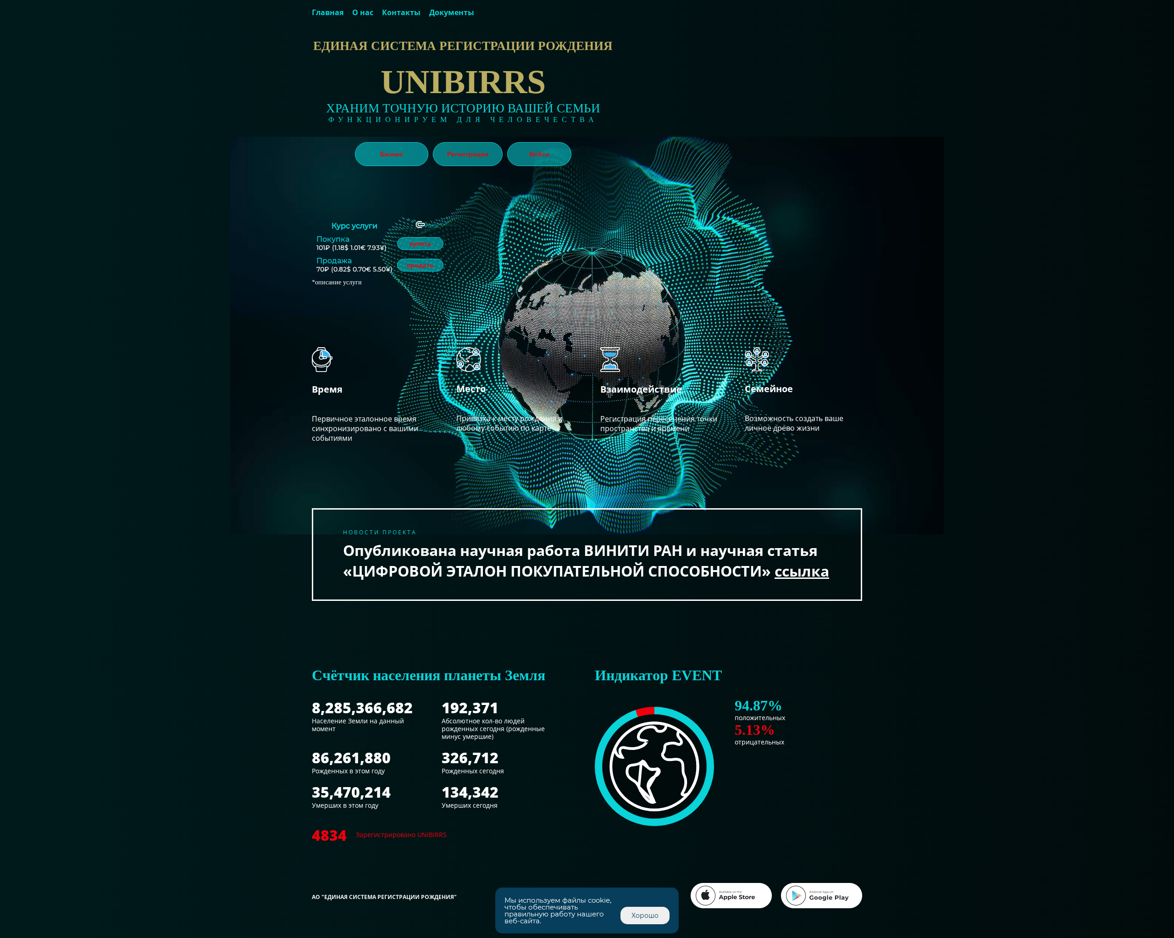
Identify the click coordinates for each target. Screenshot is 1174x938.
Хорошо (645, 915)
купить (421, 243)
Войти (539, 154)
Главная (327, 12)
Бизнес (391, 154)
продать (420, 265)
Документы (451, 12)
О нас (362, 12)
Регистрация (467, 154)
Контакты (401, 12)
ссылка (802, 571)
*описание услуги (337, 282)
